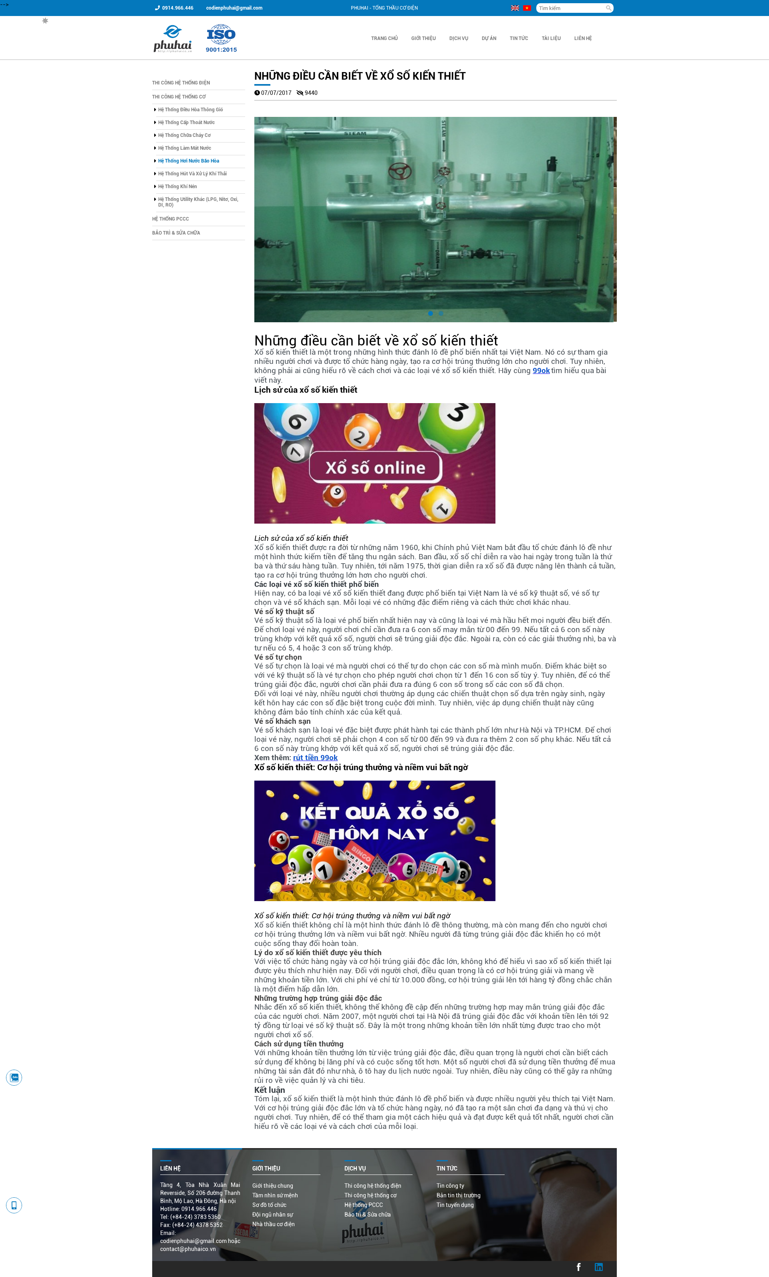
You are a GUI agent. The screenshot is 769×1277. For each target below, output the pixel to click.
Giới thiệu (423, 38)
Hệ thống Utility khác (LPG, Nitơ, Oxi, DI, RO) (198, 202)
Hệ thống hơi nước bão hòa (188, 161)
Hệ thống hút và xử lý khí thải (192, 174)
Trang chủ (384, 38)
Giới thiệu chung (272, 1186)
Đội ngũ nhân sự (272, 1214)
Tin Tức (519, 38)
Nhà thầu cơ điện (273, 1224)
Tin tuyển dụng (455, 1205)
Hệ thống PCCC (170, 219)
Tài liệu (551, 38)
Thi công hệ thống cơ (178, 97)
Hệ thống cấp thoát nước (186, 122)
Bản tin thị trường (459, 1195)
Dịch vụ (458, 38)
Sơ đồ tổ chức (269, 1205)
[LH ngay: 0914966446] (14, 1078)
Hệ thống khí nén (177, 186)
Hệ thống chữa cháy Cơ (184, 135)
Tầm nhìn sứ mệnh (275, 1195)
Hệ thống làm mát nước (184, 148)
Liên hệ (583, 38)
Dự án (489, 38)
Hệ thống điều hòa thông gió (190, 109)
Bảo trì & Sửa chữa (176, 233)
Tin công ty (450, 1186)
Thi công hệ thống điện (181, 83)
